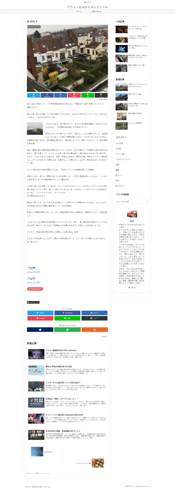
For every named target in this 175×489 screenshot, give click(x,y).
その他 (118, 148)
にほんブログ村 (33, 271)
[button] (147, 201)
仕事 (117, 164)
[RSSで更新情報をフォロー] (95, 329)
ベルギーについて (34, 302)
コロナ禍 (119, 143)
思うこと (119, 175)
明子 (132, 221)
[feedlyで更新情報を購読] (67, 329)
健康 (117, 169)
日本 (117, 180)
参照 (76, 231)
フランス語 (120, 153)
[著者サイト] (40, 329)
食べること (120, 185)
